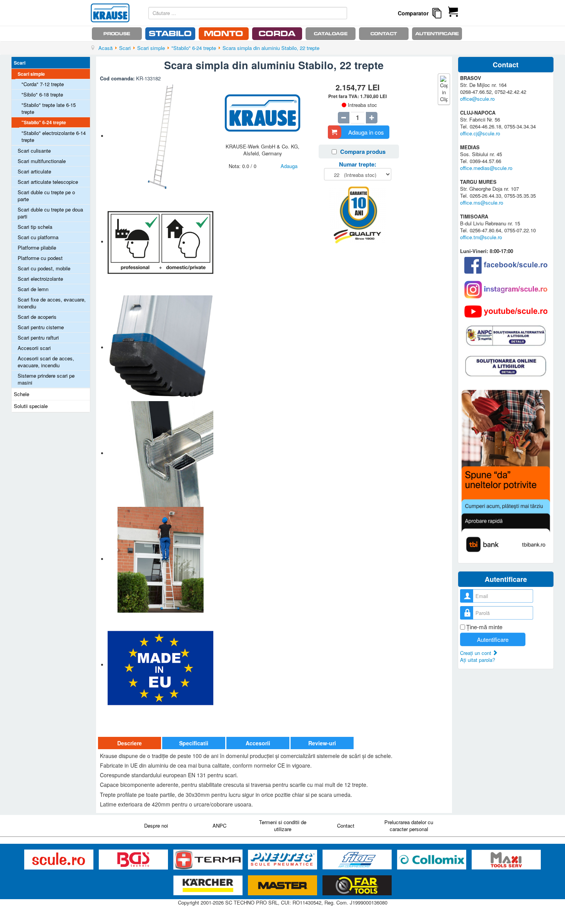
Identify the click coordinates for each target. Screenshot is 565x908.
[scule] (59, 859)
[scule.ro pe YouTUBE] (506, 311)
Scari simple (31, 73)
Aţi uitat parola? (477, 659)
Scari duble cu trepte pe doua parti (50, 213)
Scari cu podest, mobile (44, 268)
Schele (21, 394)
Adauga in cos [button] (366, 132)
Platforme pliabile (37, 247)
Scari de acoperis (37, 316)
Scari (19, 62)
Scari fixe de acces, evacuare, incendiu (52, 303)
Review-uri (322, 743)
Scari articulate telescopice (48, 181)
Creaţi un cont (476, 652)
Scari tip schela (35, 226)
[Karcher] (208, 885)
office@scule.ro (477, 98)
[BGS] (134, 859)
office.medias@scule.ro (486, 168)
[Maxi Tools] (506, 859)
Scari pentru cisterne (41, 327)
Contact (345, 825)
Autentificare (492, 639)
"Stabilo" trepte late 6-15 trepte (49, 108)
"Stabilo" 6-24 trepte (44, 122)
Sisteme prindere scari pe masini (46, 379)
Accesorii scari (34, 348)
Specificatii (193, 743)
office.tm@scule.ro (481, 237)
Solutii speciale (31, 406)
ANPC (219, 825)
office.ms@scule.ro (481, 202)
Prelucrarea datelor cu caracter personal (408, 825)
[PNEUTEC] (283, 859)
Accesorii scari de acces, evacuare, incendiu (46, 362)
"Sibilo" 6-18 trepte (42, 94)
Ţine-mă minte (484, 627)
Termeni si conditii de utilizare (282, 825)
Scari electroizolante (40, 278)
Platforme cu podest (40, 258)
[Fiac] (358, 859)
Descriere (129, 743)
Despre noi (156, 825)
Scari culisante (34, 150)
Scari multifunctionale (42, 161)
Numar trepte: (357, 164)
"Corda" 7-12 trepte (43, 84)
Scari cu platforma (38, 237)
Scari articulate (34, 171)
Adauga (289, 166)
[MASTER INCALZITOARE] (283, 885)
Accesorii (258, 743)
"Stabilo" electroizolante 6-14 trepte (54, 136)
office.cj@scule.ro (480, 133)
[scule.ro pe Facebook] (506, 265)
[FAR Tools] (357, 885)
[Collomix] (432, 859)
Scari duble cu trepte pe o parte (46, 195)
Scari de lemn (33, 289)
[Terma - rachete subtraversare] (208, 859)
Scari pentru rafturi (38, 337)
